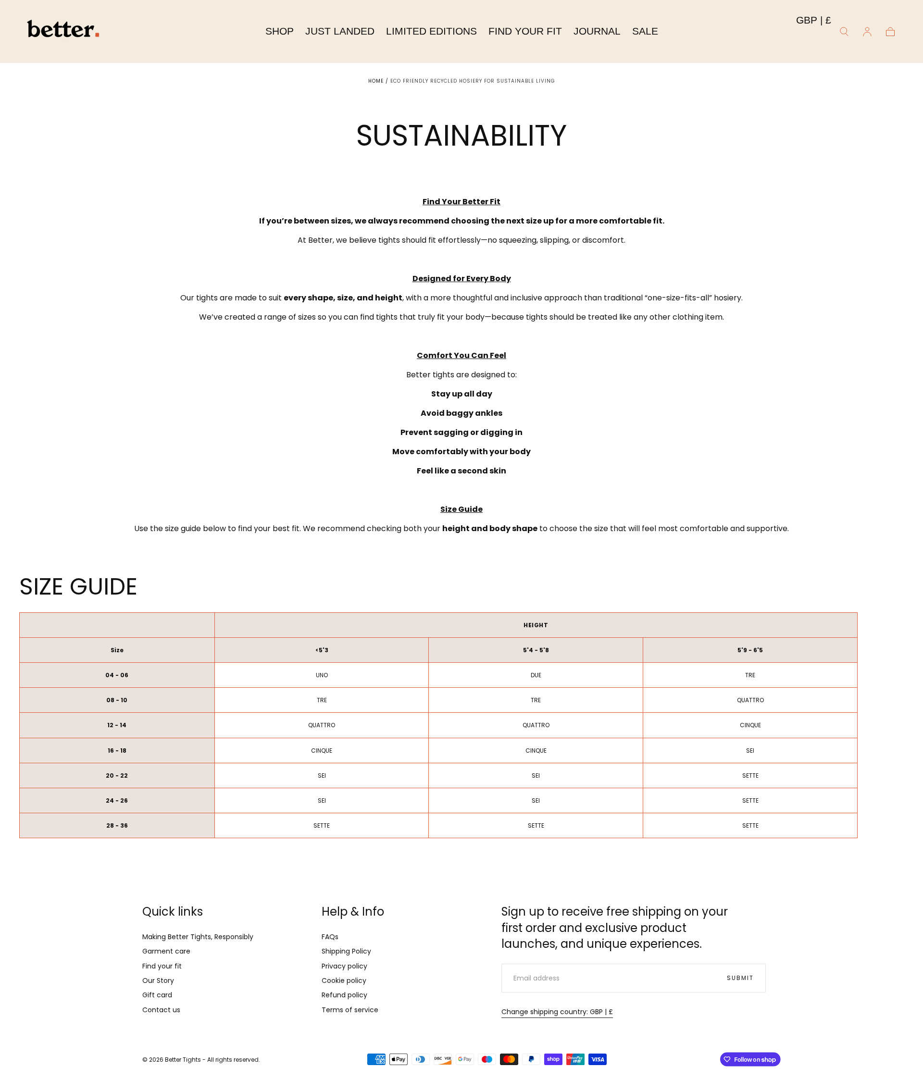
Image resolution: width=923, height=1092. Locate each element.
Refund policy (344, 995)
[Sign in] (867, 31)
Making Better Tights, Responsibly (197, 937)
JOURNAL (597, 31)
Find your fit (162, 966)
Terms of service (350, 1010)
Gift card (157, 995)
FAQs (330, 937)
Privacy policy (344, 966)
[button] (813, 21)
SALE (645, 31)
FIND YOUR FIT (525, 31)
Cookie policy (344, 980)
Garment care (166, 951)
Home (376, 81)
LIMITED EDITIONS (431, 31)
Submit (740, 978)
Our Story (158, 980)
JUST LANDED (339, 31)
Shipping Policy (346, 951)
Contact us (161, 1010)
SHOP (279, 31)
